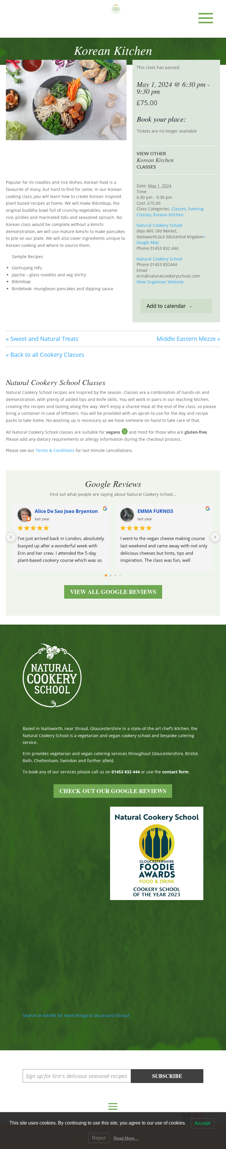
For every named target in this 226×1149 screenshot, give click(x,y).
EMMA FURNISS (155, 511)
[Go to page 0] (106, 575)
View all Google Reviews (113, 591)
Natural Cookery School (159, 225)
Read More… (126, 1138)
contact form (175, 772)
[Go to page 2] (115, 575)
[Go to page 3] (120, 575)
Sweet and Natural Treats (42, 339)
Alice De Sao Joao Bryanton (66, 511)
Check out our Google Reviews (112, 791)
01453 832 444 (126, 772)
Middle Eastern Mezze (188, 339)
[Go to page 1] (111, 575)
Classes (178, 209)
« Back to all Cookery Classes (45, 355)
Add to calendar (166, 305)
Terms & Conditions (55, 450)
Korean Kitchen (168, 214)
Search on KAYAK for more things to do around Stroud (76, 1015)
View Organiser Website (160, 282)
